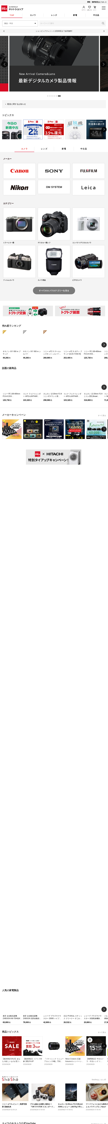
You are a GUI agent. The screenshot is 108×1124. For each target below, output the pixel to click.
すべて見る (102, 415)
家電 (75, 15)
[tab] (11, 15)
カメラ (33, 15)
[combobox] (20, 23)
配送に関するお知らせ (16, 104)
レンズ (54, 15)
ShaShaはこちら (98, 1080)
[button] (103, 23)
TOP (12, 15)
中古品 (96, 15)
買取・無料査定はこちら (96, 2)
